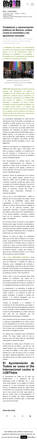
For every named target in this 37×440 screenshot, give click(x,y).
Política (17, 43)
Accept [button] (24, 437)
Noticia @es (27, 41)
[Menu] (31, 4)
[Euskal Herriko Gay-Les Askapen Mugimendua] (15, 4)
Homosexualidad (7, 41)
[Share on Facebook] (7, 416)
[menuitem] (27, 4)
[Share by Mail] (30, 416)
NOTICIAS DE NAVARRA (9, 43)
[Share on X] (14, 416)
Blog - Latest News (10, 11)
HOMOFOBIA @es (28, 39)
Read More (31, 437)
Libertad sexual (15, 41)
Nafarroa (22, 41)
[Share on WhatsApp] (22, 416)
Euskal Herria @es (18, 39)
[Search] (27, 4)
